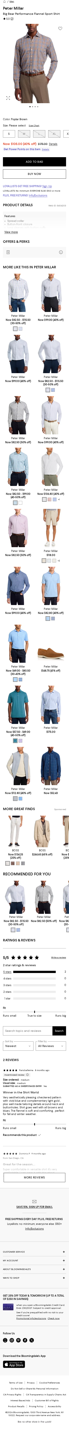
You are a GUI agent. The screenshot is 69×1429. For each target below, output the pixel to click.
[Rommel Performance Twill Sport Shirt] (18, 354)
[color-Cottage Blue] (20, 503)
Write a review (58, 957)
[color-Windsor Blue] (53, 390)
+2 (59, 560)
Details (53, 144)
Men (12, 1)
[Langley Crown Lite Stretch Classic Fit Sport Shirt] (51, 705)
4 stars (7, 978)
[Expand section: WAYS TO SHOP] (34, 1278)
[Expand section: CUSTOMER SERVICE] (34, 1252)
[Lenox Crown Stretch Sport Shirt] (18, 415)
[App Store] (14, 1364)
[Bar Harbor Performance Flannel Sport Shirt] (51, 766)
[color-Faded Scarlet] (49, 499)
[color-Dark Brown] (13, 863)
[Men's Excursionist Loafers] (51, 644)
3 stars (7, 985)
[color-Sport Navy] (15, 741)
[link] (18, 322)
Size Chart (34, 125)
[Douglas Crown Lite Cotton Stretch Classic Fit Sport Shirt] (51, 293)
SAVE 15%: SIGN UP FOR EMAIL (34, 1206)
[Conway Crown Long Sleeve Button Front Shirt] (18, 528)
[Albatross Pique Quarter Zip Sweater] (51, 467)
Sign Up (47, 186)
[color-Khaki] (44, 561)
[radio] (15, 328)
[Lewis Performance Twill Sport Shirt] (51, 354)
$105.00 (24, 144)
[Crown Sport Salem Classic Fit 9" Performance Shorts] (51, 528)
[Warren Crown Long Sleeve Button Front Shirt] (18, 293)
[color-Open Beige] (18, 863)
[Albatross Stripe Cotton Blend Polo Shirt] (51, 586)
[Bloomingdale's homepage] (4, 1)
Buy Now (34, 174)
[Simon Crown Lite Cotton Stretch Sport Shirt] (18, 467)
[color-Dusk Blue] (54, 499)
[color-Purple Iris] (20, 741)
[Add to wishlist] (60, 28)
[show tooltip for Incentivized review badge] (26, 1075)
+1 (59, 499)
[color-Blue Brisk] (48, 618)
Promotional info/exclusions (31, 1318)
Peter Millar (13, 8)
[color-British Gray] (49, 561)
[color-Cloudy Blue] (20, 329)
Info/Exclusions (38, 195)
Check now (54, 1318)
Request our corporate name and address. (38, 1415)
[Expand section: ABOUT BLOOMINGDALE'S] (34, 1269)
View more (11, 232)
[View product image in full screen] (8, 98)
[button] (34, 68)
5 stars (7, 971)
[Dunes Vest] (18, 766)
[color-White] (44, 499)
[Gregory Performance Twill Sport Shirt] (51, 415)
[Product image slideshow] (34, 68)
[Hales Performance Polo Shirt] (18, 705)
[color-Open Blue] (23, 863)
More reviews (34, 1177)
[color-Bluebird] (15, 679)
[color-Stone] (54, 561)
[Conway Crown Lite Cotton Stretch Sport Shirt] (18, 586)
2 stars (7, 991)
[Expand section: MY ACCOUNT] (34, 1260)
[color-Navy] (15, 329)
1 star (7, 998)
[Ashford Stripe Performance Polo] (18, 644)
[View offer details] (34, 252)
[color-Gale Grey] (15, 798)
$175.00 (42, 144)
